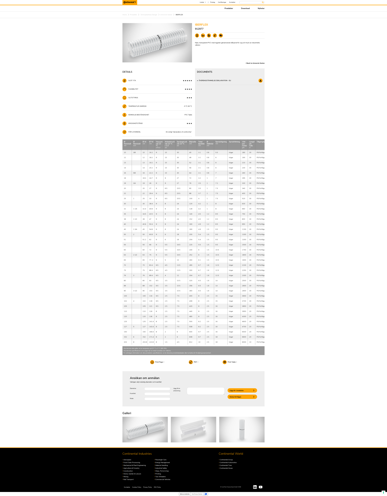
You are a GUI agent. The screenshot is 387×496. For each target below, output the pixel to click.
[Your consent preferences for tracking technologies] (383, 492)
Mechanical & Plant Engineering (134, 465)
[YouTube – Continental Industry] (261, 487)
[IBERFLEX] (145, 429)
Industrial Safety (161, 468)
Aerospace (127, 460)
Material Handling (161, 465)
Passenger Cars (160, 460)
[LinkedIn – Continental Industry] (255, 487)
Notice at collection (185, 494)
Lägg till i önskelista (236, 391)
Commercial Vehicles (162, 479)
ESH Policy (157, 487)
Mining (125, 477)
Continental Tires (226, 465)
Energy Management (162, 462)
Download (245, 8)
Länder (202, 2)
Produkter (229, 8)
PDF (195, 362)
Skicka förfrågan (235, 397)
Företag (212, 2)
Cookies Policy (136, 487)
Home (124, 15)
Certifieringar (222, 2)
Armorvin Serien (166, 15)
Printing (158, 474)
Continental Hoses (226, 468)
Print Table (232, 362)
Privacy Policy (147, 487)
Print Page (159, 362)
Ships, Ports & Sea (162, 471)
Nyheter (261, 8)
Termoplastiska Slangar (148, 15)
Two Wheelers (160, 477)
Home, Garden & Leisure (132, 474)
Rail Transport (128, 479)
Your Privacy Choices (197, 494)
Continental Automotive (228, 462)
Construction (128, 471)
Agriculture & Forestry (131, 468)
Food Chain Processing (131, 462)
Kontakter (232, 2)
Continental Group (226, 460)
